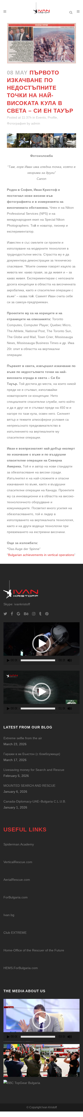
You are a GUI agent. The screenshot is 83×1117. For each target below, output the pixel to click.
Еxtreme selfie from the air (22, 738)
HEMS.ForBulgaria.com (20, 968)
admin (35, 123)
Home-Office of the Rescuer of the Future (33, 950)
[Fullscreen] (77, 660)
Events (41, 117)
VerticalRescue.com (17, 862)
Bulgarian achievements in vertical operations (41, 555)
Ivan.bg (8, 915)
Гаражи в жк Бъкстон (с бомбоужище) (31, 754)
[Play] (8, 660)
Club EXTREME (15, 932)
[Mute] (70, 660)
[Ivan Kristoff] (21, 1082)
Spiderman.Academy (18, 844)
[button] (41, 643)
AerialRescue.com (16, 879)
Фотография (16, 123)
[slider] (38, 660)
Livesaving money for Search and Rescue (33, 770)
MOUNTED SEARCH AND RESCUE (29, 785)
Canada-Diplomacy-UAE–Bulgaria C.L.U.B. (34, 801)
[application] (41, 643)
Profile (52, 117)
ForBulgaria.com (15, 897)
